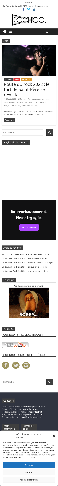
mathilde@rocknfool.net (31, 412)
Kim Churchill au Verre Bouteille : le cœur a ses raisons (25, 254)
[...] (41, 417)
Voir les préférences (29, 479)
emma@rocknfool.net (28, 409)
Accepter (29, 465)
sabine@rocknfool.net (35, 406)
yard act (34, 106)
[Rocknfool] (29, 20)
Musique (8, 79)
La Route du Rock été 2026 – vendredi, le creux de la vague (29, 4)
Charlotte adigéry (16, 102)
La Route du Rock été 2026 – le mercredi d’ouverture (25, 271)
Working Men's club (22, 106)
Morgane (22, 99)
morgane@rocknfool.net (32, 414)
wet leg (11, 106)
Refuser (29, 472)
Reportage (26, 79)
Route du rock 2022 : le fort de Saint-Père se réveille (27, 89)
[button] (54, 435)
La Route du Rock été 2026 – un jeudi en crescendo (24, 267)
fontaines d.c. (33, 102)
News (17, 79)
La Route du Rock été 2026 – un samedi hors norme (24, 258)
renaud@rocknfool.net (29, 417)
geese (41, 102)
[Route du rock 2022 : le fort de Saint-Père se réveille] (29, 47)
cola (25, 102)
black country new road (39, 99)
